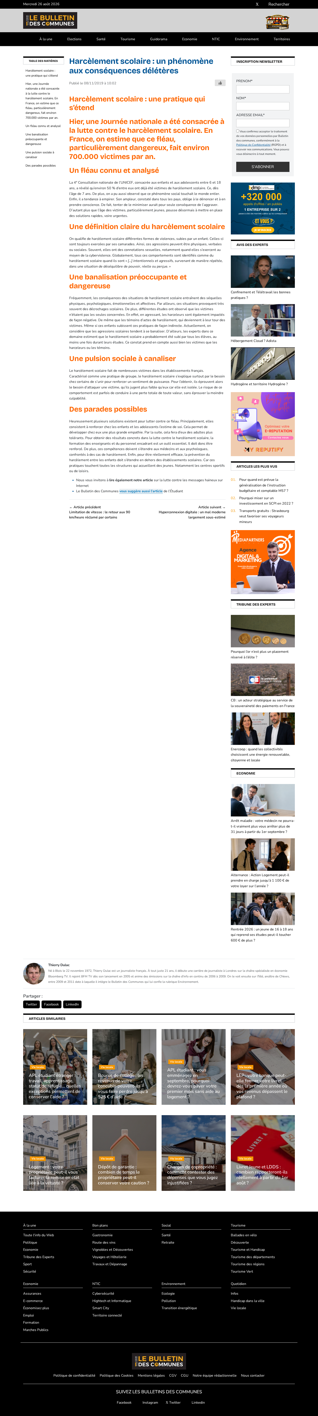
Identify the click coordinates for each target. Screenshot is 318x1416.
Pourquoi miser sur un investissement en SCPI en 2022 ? (266, 501)
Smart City (100, 1308)
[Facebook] (244, 4)
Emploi (28, 1315)
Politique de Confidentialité (253, 145)
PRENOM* (244, 81)
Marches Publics (35, 1330)
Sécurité (29, 1271)
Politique (30, 1242)
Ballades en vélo (244, 1235)
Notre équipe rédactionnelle (215, 1375)
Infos (234, 1293)
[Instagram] (250, 4)
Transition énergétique (179, 1308)
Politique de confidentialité (74, 1375)
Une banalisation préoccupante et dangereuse (37, 139)
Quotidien (238, 1283)
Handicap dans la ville (248, 1301)
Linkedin (198, 1402)
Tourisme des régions (248, 1264)
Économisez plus (36, 1308)
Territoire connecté (107, 1315)
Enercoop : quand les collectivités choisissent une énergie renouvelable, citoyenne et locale (260, 755)
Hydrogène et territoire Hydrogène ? (259, 384)
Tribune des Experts (38, 1257)
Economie (189, 39)
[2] (263, 424)
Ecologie (168, 1293)
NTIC (216, 39)
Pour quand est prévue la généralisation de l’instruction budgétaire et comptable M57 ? (263, 485)
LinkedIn (72, 1004)
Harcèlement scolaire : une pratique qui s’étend (42, 73)
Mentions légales (151, 1375)
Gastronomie (102, 1235)
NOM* (241, 98)
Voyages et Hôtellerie (109, 1257)
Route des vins (104, 1242)
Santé (101, 39)
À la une (45, 39)
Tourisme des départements (253, 1257)
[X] (257, 4)
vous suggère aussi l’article (141, 491)
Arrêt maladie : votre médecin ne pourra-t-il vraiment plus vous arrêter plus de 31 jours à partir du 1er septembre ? (263, 826)
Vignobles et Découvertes (112, 1249)
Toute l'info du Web (38, 1235)
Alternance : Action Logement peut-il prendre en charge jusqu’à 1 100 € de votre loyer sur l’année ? (260, 880)
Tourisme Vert (242, 1271)
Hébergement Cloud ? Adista (253, 340)
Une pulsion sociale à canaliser (40, 154)
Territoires (282, 39)
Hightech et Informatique (111, 1301)
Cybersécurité (103, 1293)
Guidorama (158, 39)
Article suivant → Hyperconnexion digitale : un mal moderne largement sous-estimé (192, 512)
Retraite (168, 1242)
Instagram (150, 1402)
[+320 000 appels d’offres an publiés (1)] (263, 208)
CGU (184, 1375)
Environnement (247, 39)
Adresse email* (250, 115)
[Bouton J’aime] (220, 83)
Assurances (32, 1293)
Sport (27, 1264)
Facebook (51, 1004)
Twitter (31, 1004)
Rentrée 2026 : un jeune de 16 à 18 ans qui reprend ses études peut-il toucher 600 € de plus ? (262, 935)
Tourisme (127, 39)
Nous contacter (253, 1375)
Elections (74, 39)
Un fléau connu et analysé (43, 126)
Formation (31, 1322)
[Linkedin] (263, 4)
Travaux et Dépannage (109, 1264)
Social (166, 1225)
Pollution (169, 1301)
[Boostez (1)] (263, 562)
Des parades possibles (41, 166)
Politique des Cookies (116, 1375)
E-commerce (33, 1301)
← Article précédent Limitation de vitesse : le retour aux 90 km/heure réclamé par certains (99, 512)
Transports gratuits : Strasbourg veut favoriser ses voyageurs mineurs (264, 516)
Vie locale (238, 1308)
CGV (173, 1375)
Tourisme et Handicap (248, 1249)
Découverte (240, 1242)
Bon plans (100, 1225)
